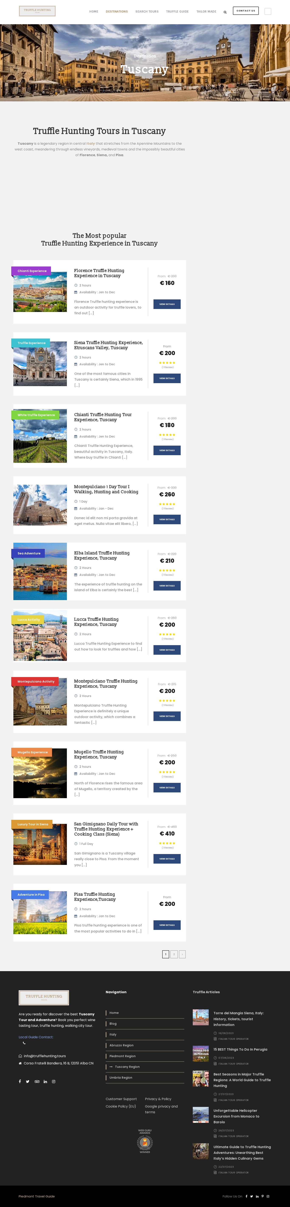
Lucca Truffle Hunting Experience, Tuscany (96, 622)
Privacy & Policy (158, 1098)
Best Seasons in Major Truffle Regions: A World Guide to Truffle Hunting (242, 1080)
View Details (167, 304)
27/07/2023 (226, 1094)
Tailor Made (207, 11)
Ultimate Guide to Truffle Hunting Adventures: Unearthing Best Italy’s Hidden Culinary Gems (242, 1153)
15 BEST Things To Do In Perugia (240, 1049)
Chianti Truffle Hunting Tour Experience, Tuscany (103, 417)
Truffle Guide (177, 11)
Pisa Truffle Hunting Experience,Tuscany (95, 897)
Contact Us (246, 10)
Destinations (117, 11)
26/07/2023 (226, 1130)
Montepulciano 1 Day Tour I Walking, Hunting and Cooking (106, 489)
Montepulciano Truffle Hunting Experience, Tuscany (106, 684)
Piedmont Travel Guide (37, 1196)
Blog (113, 1023)
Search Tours (147, 11)
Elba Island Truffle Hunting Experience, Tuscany (102, 556)
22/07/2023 (226, 1167)
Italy (113, 1034)
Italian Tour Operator (233, 1039)
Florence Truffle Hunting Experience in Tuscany (99, 273)
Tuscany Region (127, 1067)
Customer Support (121, 1098)
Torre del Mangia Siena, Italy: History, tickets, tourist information (239, 1019)
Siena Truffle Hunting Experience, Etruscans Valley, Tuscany (108, 345)
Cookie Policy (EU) (121, 1106)
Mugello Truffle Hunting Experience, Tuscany (99, 754)
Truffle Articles (206, 992)
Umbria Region (121, 1077)
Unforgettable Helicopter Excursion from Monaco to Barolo (236, 1116)
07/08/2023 (226, 1058)
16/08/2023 (226, 1033)
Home (93, 11)
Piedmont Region (123, 1056)
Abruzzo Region (122, 1045)
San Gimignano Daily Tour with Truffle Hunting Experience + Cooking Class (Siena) (106, 829)
